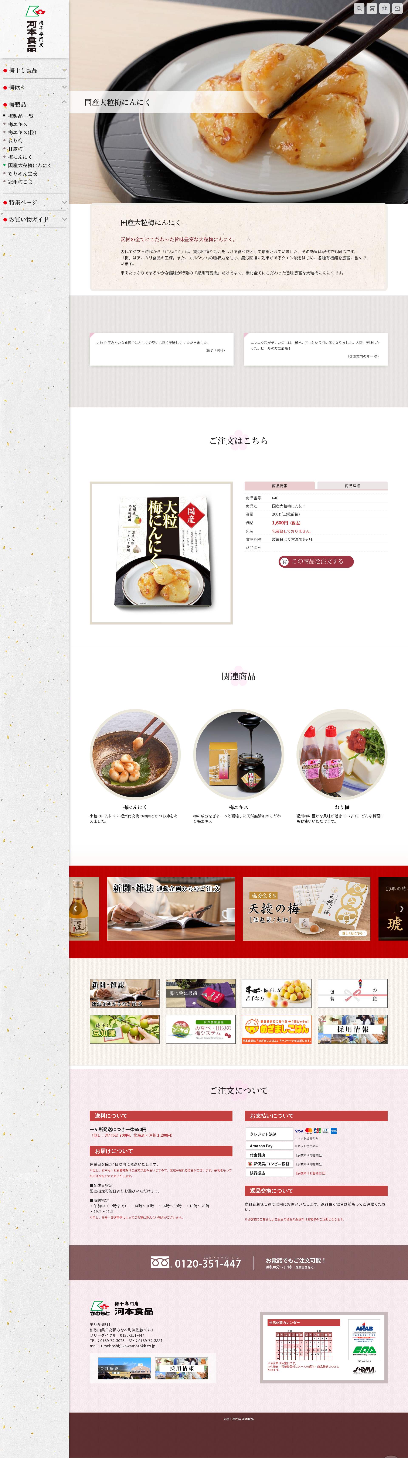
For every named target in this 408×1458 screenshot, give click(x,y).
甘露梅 (15, 148)
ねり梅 (15, 140)
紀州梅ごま (20, 181)
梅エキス (18, 124)
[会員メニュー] (384, 8)
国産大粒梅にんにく (30, 165)
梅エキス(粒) (22, 132)
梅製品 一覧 (21, 115)
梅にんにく (20, 156)
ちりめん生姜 (22, 173)
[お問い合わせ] (397, 8)
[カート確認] (372, 8)
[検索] (359, 8)
